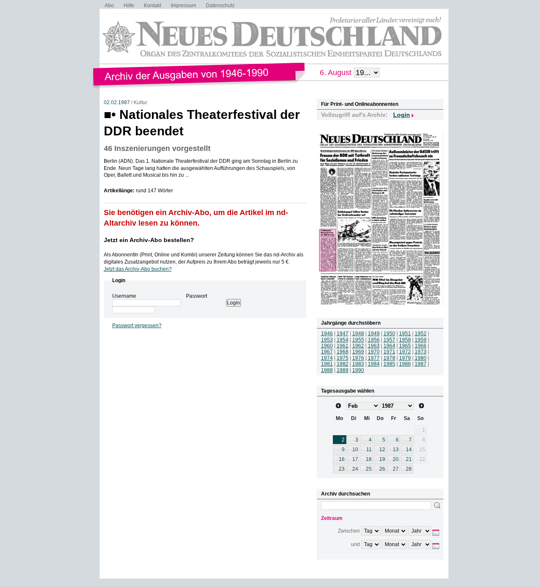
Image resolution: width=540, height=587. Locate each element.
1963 (374, 346)
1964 (389, 346)
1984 (374, 364)
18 (369, 459)
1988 (327, 370)
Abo (109, 5)
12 (382, 449)
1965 (405, 346)
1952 (421, 334)
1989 (342, 370)
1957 (389, 340)
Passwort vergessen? (137, 326)
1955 (358, 340)
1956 (374, 340)
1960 (327, 346)
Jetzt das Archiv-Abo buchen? (138, 269)
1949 (374, 334)
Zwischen (349, 531)
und (355, 544)
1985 (389, 364)
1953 (327, 340)
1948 (358, 334)
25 (369, 469)
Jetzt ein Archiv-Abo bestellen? (149, 240)
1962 (358, 346)
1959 (421, 340)
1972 (405, 352)
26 (382, 469)
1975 (342, 358)
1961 (342, 346)
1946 (327, 334)
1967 (327, 352)
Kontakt (152, 5)
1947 (342, 334)
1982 (342, 364)
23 (342, 469)
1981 (327, 364)
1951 (405, 334)
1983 (358, 364)
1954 (342, 340)
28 (409, 469)
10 (355, 449)
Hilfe (129, 5)
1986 (405, 364)
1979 (405, 358)
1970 (374, 352)
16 (342, 459)
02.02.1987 (117, 102)
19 (382, 459)
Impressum (183, 5)
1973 (421, 352)
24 (355, 469)
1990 (358, 370)
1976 (358, 358)
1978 (389, 358)
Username (124, 296)
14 (409, 449)
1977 (374, 358)
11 (369, 449)
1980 (421, 358)
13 (396, 449)
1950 (389, 334)
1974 (327, 358)
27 (396, 469)
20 (396, 459)
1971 (389, 352)
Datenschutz (220, 5)
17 (355, 459)
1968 (342, 352)
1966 (421, 346)
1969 (358, 352)
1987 (421, 364)
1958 (405, 340)
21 (409, 459)
